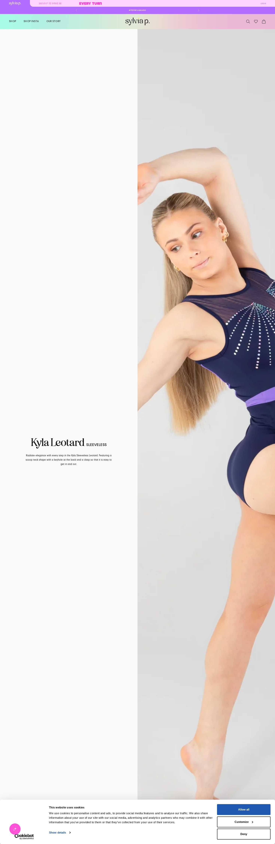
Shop (12, 21)
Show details (57, 832)
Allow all (243, 809)
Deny (243, 834)
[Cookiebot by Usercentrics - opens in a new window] (24, 837)
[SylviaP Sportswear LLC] (137, 21)
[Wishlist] (256, 21)
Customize (242, 821)
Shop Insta (31, 21)
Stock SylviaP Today (137, 10)
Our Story (53, 21)
